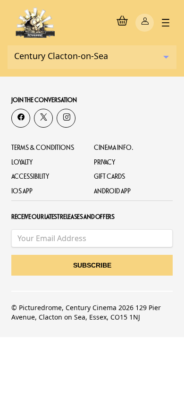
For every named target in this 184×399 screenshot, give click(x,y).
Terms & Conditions (42, 147)
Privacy (104, 162)
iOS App (22, 191)
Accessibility (30, 176)
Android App (112, 191)
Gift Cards (109, 176)
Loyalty (22, 162)
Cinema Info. (114, 147)
